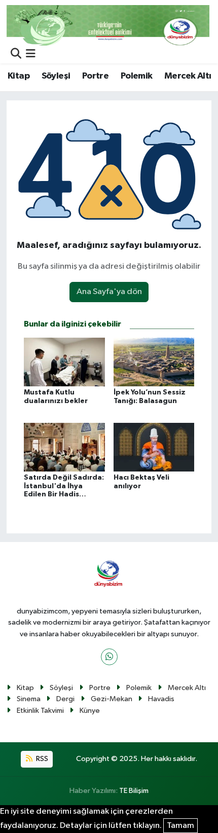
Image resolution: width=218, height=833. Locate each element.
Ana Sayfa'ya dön (109, 291)
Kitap (18, 76)
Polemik (137, 76)
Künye (90, 710)
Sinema (29, 699)
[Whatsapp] (109, 656)
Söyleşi (56, 76)
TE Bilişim (134, 790)
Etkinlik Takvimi (40, 710)
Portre (95, 76)
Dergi (65, 699)
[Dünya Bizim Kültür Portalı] (108, 25)
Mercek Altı (187, 76)
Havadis (161, 699)
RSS (41, 759)
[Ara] (16, 54)
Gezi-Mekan (111, 699)
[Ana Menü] (30, 54)
